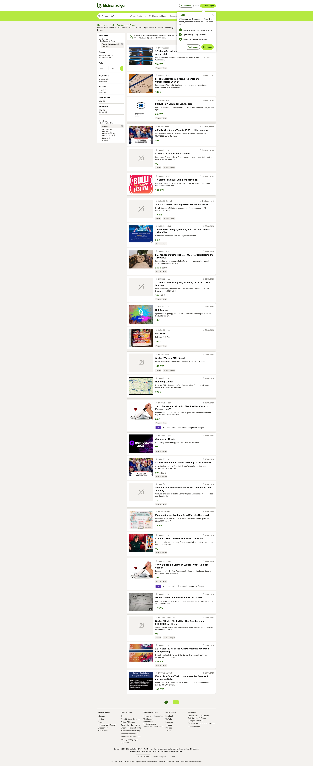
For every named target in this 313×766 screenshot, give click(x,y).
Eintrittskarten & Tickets (107, 41)
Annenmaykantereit (195, 762)
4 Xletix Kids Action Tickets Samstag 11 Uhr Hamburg (183, 462)
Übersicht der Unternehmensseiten (201, 723)
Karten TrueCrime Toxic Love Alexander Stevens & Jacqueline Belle (181, 677)
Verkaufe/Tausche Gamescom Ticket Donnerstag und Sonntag (183, 489)
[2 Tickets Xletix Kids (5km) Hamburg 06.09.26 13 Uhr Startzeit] (141, 287)
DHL (100, 110)
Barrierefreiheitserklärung (130, 730)
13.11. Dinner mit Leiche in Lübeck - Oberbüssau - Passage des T (181, 407)
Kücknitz (105, 138)
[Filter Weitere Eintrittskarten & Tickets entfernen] (122, 44)
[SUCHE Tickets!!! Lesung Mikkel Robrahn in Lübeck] (141, 209)
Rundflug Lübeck (164, 381)
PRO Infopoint (148, 719)
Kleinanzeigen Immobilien (153, 716)
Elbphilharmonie (140, 762)
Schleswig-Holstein (106, 123)
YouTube (168, 719)
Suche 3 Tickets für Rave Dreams (172, 153)
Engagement (103, 728)
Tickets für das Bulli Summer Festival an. (176, 179)
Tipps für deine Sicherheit (130, 719)
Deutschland (103, 121)
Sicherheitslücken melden (130, 725)
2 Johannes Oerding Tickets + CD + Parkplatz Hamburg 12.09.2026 (184, 256)
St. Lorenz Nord (107, 136)
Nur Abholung (103, 58)
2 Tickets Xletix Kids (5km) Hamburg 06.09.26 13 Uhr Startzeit (182, 284)
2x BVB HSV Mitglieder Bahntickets (173, 103)
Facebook (169, 716)
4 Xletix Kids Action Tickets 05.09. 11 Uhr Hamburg (181, 130)
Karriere (101, 719)
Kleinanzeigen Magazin (107, 725)
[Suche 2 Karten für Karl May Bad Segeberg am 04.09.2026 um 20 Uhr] (141, 625)
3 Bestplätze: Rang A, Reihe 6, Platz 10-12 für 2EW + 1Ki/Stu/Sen (182, 231)
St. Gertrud (105, 131)
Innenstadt (105, 140)
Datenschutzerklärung (129, 733)
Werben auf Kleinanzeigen (153, 726)
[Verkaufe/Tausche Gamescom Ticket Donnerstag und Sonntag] (141, 492)
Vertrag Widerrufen (128, 722)
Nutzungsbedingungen (129, 739)
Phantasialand (152, 762)
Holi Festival (161, 310)
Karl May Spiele (128, 762)
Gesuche (102, 81)
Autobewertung (194, 726)
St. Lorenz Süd (107, 134)
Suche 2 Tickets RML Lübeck (170, 358)
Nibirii (177, 762)
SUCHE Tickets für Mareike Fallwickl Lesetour (179, 538)
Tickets (120, 762)
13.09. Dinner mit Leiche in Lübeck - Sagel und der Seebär (181, 566)
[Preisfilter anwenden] (121, 68)
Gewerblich (102, 92)
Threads (168, 725)
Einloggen (207, 47)
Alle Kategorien (104, 39)
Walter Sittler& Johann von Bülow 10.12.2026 (178, 597)
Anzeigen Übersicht (195, 720)
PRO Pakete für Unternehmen (149, 722)
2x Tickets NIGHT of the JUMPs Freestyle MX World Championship (182, 650)
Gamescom (162, 762)
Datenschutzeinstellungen (130, 736)
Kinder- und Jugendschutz (131, 728)
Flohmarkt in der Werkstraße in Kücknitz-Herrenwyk (182, 515)
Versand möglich (104, 56)
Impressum (125, 742)
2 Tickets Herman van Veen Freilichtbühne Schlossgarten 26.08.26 (177, 80)
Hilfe (122, 716)
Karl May (114, 762)
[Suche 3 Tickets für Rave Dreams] (141, 158)
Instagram (169, 722)
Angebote (102, 79)
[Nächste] (176, 702)
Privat (100, 90)
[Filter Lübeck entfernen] (122, 126)
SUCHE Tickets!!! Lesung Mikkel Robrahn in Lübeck (182, 204)
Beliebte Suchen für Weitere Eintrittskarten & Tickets (199, 717)
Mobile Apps (103, 730)
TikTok (168, 730)
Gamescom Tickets (165, 439)
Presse (100, 722)
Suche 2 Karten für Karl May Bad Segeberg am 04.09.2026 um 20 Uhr (179, 622)
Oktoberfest (184, 762)
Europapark (170, 762)
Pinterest (168, 728)
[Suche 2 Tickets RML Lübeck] (141, 363)
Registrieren (193, 47)
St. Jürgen (105, 129)
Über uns (101, 716)
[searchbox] (114, 16)
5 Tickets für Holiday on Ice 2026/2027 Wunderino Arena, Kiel (181, 52)
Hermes (101, 112)
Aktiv (100, 101)
